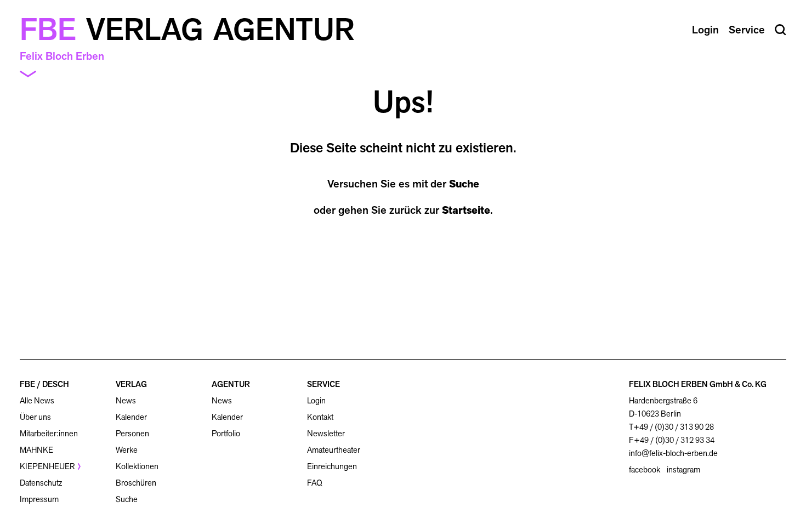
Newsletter (326, 433)
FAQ (314, 482)
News (126, 400)
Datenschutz (41, 482)
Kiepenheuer (47, 466)
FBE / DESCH (44, 384)
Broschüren (136, 482)
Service (747, 29)
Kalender (131, 417)
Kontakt (320, 417)
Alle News (37, 400)
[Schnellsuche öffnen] (780, 30)
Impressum (39, 499)
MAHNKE (36, 450)
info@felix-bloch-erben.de (673, 453)
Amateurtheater (333, 450)
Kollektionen (137, 466)
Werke (127, 450)
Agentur (284, 29)
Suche (464, 183)
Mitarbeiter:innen (49, 433)
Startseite (466, 210)
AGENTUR (231, 384)
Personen (132, 433)
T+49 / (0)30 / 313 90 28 (671, 427)
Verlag (144, 29)
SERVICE (323, 384)
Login (316, 401)
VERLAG (131, 384)
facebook (644, 470)
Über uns (35, 417)
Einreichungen (332, 466)
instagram (683, 470)
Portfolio (226, 433)
